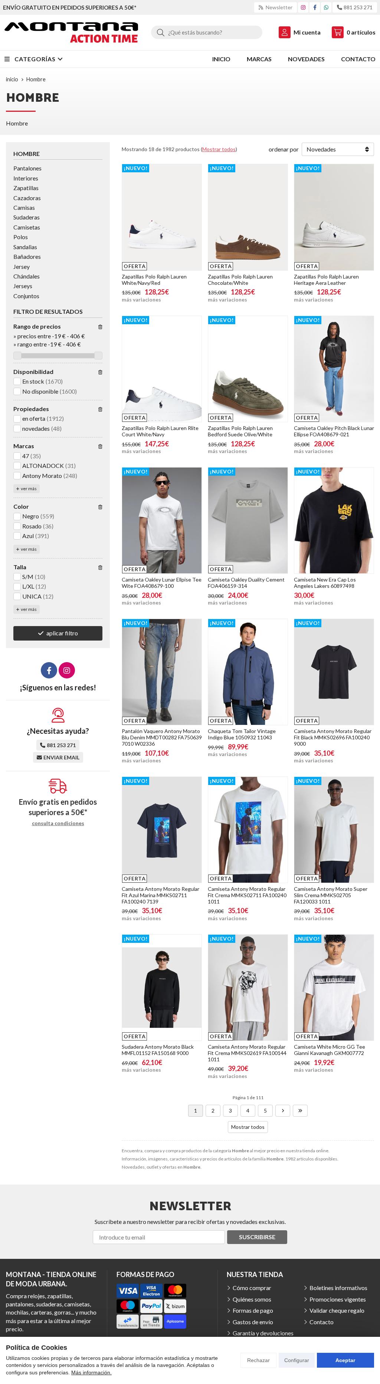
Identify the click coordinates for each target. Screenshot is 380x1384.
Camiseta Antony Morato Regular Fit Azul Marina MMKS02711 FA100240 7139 (160, 895)
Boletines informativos (338, 1287)
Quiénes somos (252, 1299)
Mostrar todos (219, 149)
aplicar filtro (62, 632)
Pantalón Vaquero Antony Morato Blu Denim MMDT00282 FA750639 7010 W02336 (162, 737)
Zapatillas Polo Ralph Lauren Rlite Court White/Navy (160, 431)
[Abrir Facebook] (315, 7)
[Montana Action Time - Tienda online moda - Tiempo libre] (71, 32)
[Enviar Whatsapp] (326, 7)
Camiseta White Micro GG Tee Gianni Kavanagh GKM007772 (329, 1049)
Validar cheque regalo (336, 1310)
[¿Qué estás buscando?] (206, 32)
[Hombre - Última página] (300, 1111)
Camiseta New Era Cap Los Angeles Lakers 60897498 (325, 582)
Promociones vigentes (337, 1299)
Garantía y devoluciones (263, 1332)
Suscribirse (257, 1236)
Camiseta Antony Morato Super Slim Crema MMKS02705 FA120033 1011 (330, 895)
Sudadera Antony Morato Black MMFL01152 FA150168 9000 (158, 1049)
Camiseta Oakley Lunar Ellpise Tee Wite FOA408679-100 (162, 582)
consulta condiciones (58, 823)
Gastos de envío (253, 1321)
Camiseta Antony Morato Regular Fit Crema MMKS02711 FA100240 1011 (247, 895)
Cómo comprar (252, 1287)
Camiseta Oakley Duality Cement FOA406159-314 (246, 582)
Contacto (321, 1321)
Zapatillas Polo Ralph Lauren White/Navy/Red (154, 279)
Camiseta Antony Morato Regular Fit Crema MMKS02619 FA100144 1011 (247, 1052)
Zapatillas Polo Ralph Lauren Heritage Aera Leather (326, 279)
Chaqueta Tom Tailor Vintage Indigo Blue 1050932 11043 (242, 734)
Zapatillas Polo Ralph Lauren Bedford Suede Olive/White (240, 431)
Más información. (91, 1372)
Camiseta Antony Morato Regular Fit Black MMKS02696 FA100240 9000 (332, 737)
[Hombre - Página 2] (282, 1111)
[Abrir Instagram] (303, 7)
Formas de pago (253, 1310)
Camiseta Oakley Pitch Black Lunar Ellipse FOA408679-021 (334, 431)
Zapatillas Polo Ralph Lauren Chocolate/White (240, 279)
